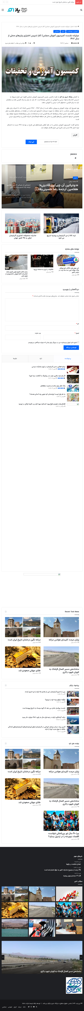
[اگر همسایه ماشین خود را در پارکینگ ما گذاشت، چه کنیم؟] (73, 379)
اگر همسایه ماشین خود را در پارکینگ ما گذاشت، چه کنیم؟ (47, 376)
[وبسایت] (75, 158)
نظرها (15, 358)
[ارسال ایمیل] (72, 43)
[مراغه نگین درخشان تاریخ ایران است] (22, 627)
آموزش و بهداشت (72, 31)
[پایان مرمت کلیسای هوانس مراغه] (61, 627)
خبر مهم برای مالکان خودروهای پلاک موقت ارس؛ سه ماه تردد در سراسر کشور (69, 270)
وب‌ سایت (38, 333)
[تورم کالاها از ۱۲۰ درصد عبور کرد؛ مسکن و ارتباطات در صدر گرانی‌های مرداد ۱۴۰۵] (69, 893)
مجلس (57, 31)
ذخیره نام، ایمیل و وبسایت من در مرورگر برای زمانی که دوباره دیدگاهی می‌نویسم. (52, 342)
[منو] (3, 10)
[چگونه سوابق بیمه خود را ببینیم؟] (73, 702)
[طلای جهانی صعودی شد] (22, 657)
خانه (76, 27)
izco (23, 1003)
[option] (42, 186)
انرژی (15, 1007)
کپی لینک (31, 142)
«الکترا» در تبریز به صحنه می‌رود (43, 269)
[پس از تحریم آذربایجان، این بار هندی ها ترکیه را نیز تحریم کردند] (73, 694)
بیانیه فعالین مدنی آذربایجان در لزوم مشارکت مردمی (48, 367)
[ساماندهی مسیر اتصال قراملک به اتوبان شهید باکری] (61, 656)
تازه (41, 358)
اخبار (72, 27)
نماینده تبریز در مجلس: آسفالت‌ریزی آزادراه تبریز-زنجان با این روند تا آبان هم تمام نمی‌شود (56, 187)
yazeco (75, 43)
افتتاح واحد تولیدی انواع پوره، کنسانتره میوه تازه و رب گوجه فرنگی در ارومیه (42, 404)
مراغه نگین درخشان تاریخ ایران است (24, 639)
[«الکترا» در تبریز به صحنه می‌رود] (42, 261)
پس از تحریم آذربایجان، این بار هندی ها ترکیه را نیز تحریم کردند (45, 692)
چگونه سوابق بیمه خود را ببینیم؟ (55, 700)
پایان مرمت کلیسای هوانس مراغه (64, 639)
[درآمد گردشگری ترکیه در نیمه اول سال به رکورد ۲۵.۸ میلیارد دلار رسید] (73, 720)
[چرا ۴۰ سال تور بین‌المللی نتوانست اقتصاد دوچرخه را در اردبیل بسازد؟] (61, 821)
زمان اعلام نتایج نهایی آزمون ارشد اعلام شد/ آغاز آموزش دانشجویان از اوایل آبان (16, 274)
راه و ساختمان (72, 178)
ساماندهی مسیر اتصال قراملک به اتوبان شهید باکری (58, 2)
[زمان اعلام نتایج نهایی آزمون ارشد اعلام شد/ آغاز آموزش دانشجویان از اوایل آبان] (16, 262)
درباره (19, 1007)
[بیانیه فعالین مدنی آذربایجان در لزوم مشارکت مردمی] (73, 369)
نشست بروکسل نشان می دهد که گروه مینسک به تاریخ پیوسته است (44, 708)
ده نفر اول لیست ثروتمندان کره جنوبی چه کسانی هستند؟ (47, 394)
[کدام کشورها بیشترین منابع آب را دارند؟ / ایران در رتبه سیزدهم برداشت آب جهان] (15, 928)
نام (77, 324)
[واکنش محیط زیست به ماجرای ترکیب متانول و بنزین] (42, 928)
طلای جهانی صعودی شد (29, 670)
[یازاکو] (17, 10)
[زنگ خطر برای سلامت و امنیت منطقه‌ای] (73, 388)
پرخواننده (68, 358)
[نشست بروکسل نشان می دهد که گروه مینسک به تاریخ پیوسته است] (73, 711)
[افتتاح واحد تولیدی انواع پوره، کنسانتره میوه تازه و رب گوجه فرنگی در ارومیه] (73, 485)
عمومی (10, 1007)
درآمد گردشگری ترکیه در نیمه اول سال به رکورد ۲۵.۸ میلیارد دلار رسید (43, 717)
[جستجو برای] (81, 10)
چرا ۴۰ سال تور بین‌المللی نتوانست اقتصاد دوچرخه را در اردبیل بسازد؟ (63, 835)
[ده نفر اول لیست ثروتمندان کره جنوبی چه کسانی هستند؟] (73, 397)
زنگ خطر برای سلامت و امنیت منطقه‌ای (52, 386)
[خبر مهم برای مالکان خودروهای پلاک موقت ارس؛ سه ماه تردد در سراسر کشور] (68, 260)
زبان (74, 135)
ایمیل (77, 333)
